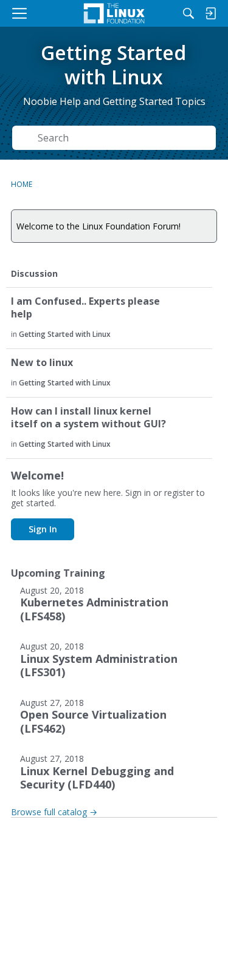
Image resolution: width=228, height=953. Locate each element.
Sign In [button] (43, 529)
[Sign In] (210, 13)
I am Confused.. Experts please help (85, 307)
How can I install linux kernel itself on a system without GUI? (88, 417)
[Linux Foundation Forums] (113, 13)
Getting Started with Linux (65, 334)
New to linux (42, 362)
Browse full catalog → (54, 812)
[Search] (188, 13)
